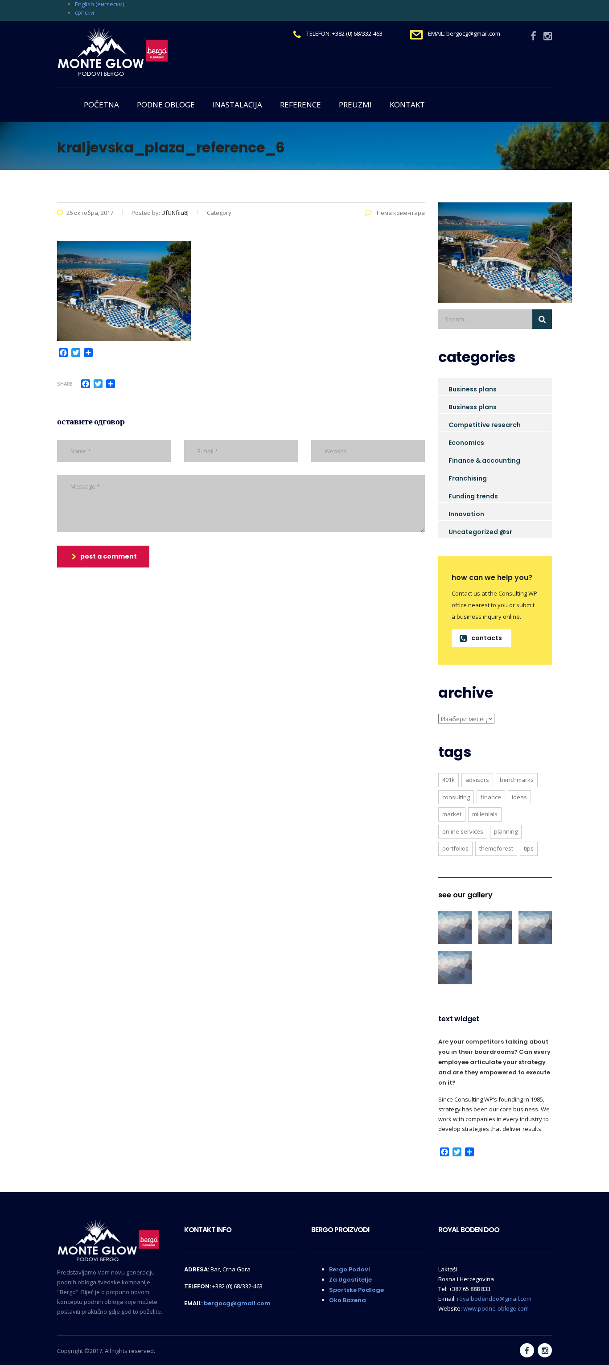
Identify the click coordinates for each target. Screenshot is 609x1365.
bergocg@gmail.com (237, 1303)
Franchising (468, 478)
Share (65, 383)
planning (506, 831)
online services (462, 831)
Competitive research (485, 424)
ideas (519, 797)
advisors (477, 780)
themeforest (496, 848)
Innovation (466, 514)
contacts (486, 637)
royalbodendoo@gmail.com (494, 1299)
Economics (466, 442)
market (451, 814)
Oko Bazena (347, 1300)
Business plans (473, 389)
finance (491, 797)
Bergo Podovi (349, 1269)
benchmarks (517, 780)
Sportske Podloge (356, 1290)
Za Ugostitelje (350, 1279)
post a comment (108, 556)
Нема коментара (400, 213)
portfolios (455, 848)
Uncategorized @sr (480, 531)
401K (448, 780)
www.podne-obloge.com (496, 1308)
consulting (456, 797)
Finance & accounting (484, 460)
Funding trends (473, 496)
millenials (485, 814)
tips (529, 848)
